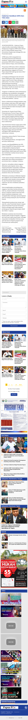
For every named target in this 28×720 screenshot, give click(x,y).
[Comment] (16, 22)
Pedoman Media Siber (6, 713)
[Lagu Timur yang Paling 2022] (11, 625)
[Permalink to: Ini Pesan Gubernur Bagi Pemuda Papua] (7, 258)
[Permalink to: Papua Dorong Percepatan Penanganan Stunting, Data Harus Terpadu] (20, 242)
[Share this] (3, 22)
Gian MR (20, 717)
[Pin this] (10, 22)
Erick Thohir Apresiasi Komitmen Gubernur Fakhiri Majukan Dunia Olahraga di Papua (20, 282)
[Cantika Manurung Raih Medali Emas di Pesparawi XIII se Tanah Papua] (11, 599)
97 (16, 384)
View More (14, 394)
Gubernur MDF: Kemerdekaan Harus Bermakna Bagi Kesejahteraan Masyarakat (20, 265)
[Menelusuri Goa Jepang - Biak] (11, 693)
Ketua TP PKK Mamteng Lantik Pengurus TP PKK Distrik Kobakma (17, 491)
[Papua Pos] (7, 1)
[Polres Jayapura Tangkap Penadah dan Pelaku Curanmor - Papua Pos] (11, 681)
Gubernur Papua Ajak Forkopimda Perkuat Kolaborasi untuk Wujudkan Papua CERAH (7, 249)
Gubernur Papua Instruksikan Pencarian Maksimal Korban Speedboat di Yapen (10, 526)
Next (20, 384)
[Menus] (26, 2)
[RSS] (25, 10)
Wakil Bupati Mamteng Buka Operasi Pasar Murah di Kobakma (16, 483)
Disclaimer (16, 712)
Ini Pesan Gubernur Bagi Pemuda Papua (7, 359)
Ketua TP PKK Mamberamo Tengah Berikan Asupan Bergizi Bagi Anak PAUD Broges (17, 499)
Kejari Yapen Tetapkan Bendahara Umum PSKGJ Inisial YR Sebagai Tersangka (20, 229)
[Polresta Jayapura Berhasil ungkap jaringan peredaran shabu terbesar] (11, 611)
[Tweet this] (6, 22)
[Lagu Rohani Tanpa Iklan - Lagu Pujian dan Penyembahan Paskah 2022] (11, 641)
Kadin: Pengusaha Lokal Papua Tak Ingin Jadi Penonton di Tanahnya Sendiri (7, 229)
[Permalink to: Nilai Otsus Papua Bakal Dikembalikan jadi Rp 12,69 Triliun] (7, 274)
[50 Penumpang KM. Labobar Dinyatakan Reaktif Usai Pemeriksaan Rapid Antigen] (11, 668)
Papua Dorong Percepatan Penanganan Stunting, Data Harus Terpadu (20, 249)
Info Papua (9, 19)
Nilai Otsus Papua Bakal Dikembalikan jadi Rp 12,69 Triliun (7, 281)
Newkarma (11, 717)
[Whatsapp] (13, 22)
